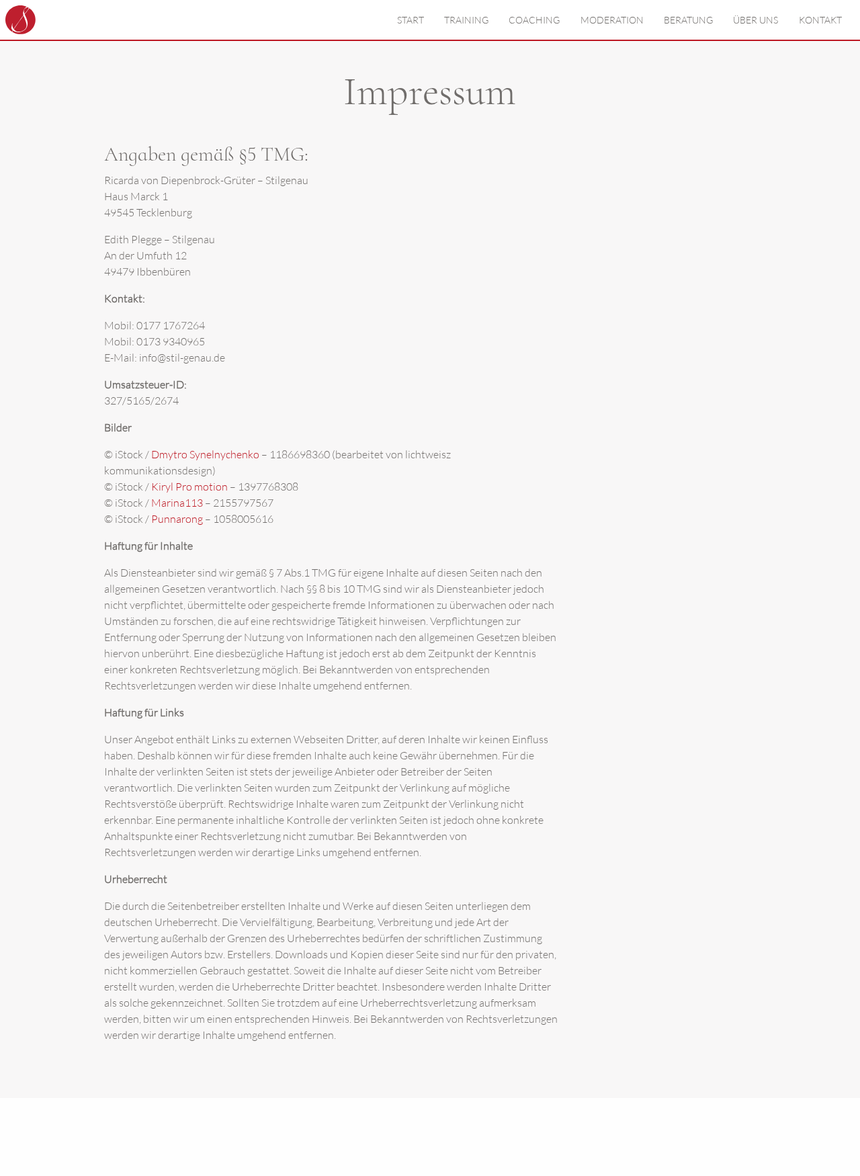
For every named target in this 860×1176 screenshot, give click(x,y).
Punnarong (177, 519)
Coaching (534, 20)
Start (410, 20)
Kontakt (820, 20)
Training (466, 20)
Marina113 (177, 502)
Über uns (755, 20)
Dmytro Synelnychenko (205, 454)
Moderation (612, 20)
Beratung (688, 20)
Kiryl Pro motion (189, 486)
